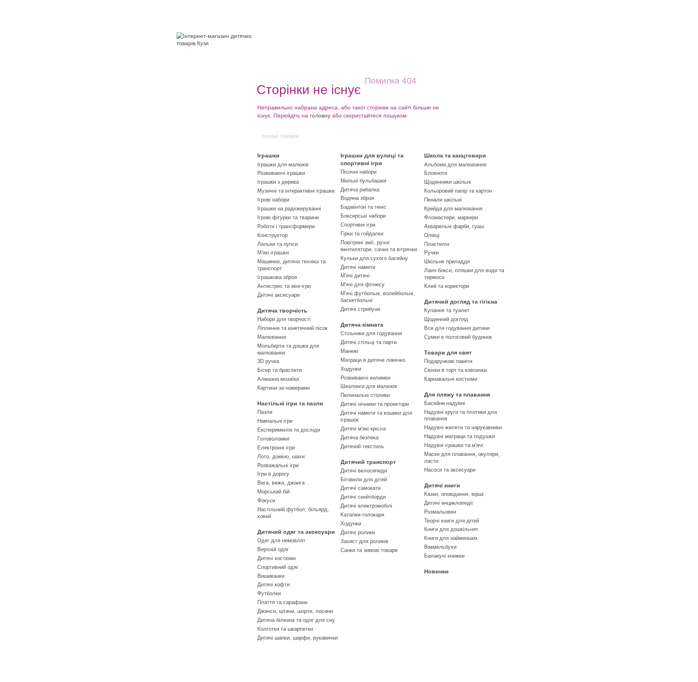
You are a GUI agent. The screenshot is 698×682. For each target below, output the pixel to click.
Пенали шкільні (443, 200)
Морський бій (273, 492)
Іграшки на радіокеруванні (289, 209)
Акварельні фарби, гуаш (454, 226)
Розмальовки (440, 512)
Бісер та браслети (279, 370)
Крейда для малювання (453, 209)
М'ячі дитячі (355, 276)
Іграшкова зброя (277, 277)
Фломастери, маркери (451, 217)
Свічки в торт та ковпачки (455, 370)
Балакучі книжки (444, 556)
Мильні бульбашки (363, 181)
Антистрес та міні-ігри (284, 286)
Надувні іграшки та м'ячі (453, 445)
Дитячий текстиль (362, 446)
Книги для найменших (451, 538)
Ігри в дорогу (273, 474)
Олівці (431, 235)
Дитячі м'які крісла (363, 429)
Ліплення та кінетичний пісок (292, 328)
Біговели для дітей (364, 479)
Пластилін (436, 244)
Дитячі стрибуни (360, 309)
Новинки (436, 571)
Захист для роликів (364, 541)
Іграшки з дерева (278, 182)
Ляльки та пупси (277, 244)
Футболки (269, 593)
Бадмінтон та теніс (364, 207)
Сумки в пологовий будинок (458, 337)
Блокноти (435, 173)
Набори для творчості (284, 319)
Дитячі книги (442, 485)
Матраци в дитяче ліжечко (373, 360)
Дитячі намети (358, 267)
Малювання (271, 337)
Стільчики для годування (371, 333)
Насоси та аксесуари (449, 470)
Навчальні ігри (274, 421)
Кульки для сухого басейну (374, 258)
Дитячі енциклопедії (448, 503)
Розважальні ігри (278, 465)
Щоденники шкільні (447, 182)
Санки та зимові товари (369, 550)
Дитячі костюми (276, 558)
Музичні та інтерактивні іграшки (295, 191)
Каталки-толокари (362, 515)
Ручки (431, 253)
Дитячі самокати (361, 488)
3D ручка (268, 361)
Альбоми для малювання (455, 165)
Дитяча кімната (362, 324)
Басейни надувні (444, 403)
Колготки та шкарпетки (285, 629)
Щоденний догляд (446, 319)
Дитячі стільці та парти (369, 342)
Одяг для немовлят (281, 540)
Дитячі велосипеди (364, 471)
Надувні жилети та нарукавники (463, 427)
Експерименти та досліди (288, 430)
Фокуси (266, 500)
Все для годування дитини (457, 328)
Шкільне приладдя (447, 261)
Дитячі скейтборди (363, 497)
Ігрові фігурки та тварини (288, 217)
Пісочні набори (358, 172)
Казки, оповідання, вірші (454, 494)
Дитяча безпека (359, 437)
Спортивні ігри (358, 225)
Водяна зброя (357, 198)
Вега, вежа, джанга (281, 483)
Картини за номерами (283, 388)
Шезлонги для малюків (369, 386)
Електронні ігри (276, 448)
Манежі (349, 351)
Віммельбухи (440, 547)
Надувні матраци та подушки (459, 436)
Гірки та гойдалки (362, 234)
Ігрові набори (273, 200)
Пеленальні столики (365, 395)
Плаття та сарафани (282, 602)
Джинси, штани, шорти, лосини (295, 611)
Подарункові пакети (448, 361)
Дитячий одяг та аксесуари (296, 532)
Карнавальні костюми (450, 379)
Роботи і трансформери (286, 226)
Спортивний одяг (278, 567)
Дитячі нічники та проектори (375, 404)
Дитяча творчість (282, 310)
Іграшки (268, 155)
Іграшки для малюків (283, 165)
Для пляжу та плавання (457, 394)
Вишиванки (270, 576)
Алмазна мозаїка (278, 379)
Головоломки (273, 439)
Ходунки (351, 369)
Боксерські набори (363, 216)
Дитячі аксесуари (278, 295)
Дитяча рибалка (360, 190)
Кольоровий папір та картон (458, 191)
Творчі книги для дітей (451, 521)
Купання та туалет (446, 310)
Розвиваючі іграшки (281, 173)
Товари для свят (448, 352)
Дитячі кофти (273, 584)
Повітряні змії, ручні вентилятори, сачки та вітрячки (379, 245)
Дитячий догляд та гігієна (460, 301)
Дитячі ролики (358, 532)
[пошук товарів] (436, 136)
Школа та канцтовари (455, 155)
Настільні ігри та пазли (290, 403)
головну (320, 115)
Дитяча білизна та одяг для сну (296, 620)
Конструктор (272, 235)
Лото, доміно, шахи (281, 456)
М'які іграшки (273, 253)
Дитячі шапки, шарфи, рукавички (297, 638)
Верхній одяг (273, 549)
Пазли (264, 412)
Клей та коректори (446, 286)
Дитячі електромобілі (366, 506)
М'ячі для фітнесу (363, 284)
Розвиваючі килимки (365, 378)
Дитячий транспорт (368, 462)
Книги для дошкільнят (451, 529)
